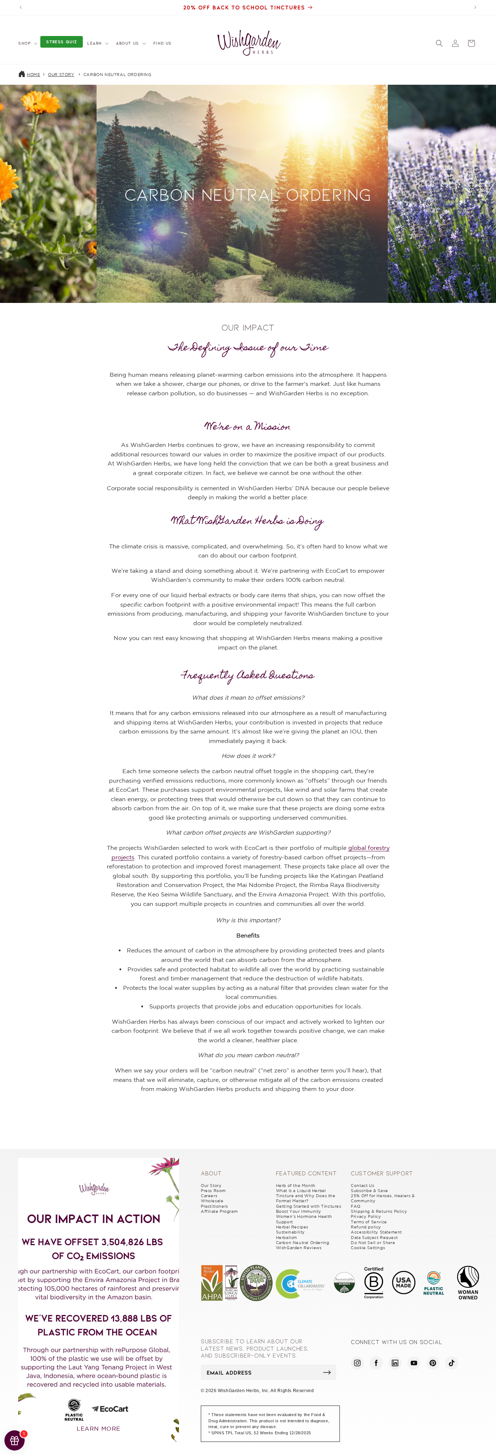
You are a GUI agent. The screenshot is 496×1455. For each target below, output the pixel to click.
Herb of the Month (296, 1185)
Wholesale (212, 1201)
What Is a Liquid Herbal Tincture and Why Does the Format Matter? (306, 1195)
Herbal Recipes (292, 1227)
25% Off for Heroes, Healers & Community (383, 1198)
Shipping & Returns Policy (379, 1211)
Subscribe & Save (369, 1190)
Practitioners (214, 1206)
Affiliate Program (219, 1211)
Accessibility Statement (376, 1232)
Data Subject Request (374, 1237)
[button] (27, 43)
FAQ (356, 1206)
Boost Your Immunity (298, 1211)
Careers (209, 1196)
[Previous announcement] (21, 7)
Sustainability (290, 1232)
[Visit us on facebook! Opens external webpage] (376, 1363)
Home (33, 74)
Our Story (61, 74)
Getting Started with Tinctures (308, 1206)
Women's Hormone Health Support (304, 1219)
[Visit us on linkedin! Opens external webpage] (395, 1363)
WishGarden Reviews (299, 1248)
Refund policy (366, 1227)
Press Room (213, 1190)
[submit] (327, 1372)
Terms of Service (369, 1222)
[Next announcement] (475, 7)
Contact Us (362, 1185)
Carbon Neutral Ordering (118, 74)
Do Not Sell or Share (373, 1242)
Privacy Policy (366, 1216)
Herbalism (286, 1237)
